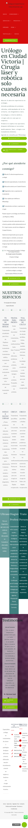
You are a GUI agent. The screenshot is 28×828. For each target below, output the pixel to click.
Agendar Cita (16, 804)
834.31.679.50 (15, 750)
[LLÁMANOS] (24, 824)
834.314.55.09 (15, 756)
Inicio (4, 804)
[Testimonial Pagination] (8, 697)
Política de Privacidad (11, 806)
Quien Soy (9, 804)
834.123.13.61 (15, 753)
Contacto (22, 804)
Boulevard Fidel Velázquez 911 (15, 744)
